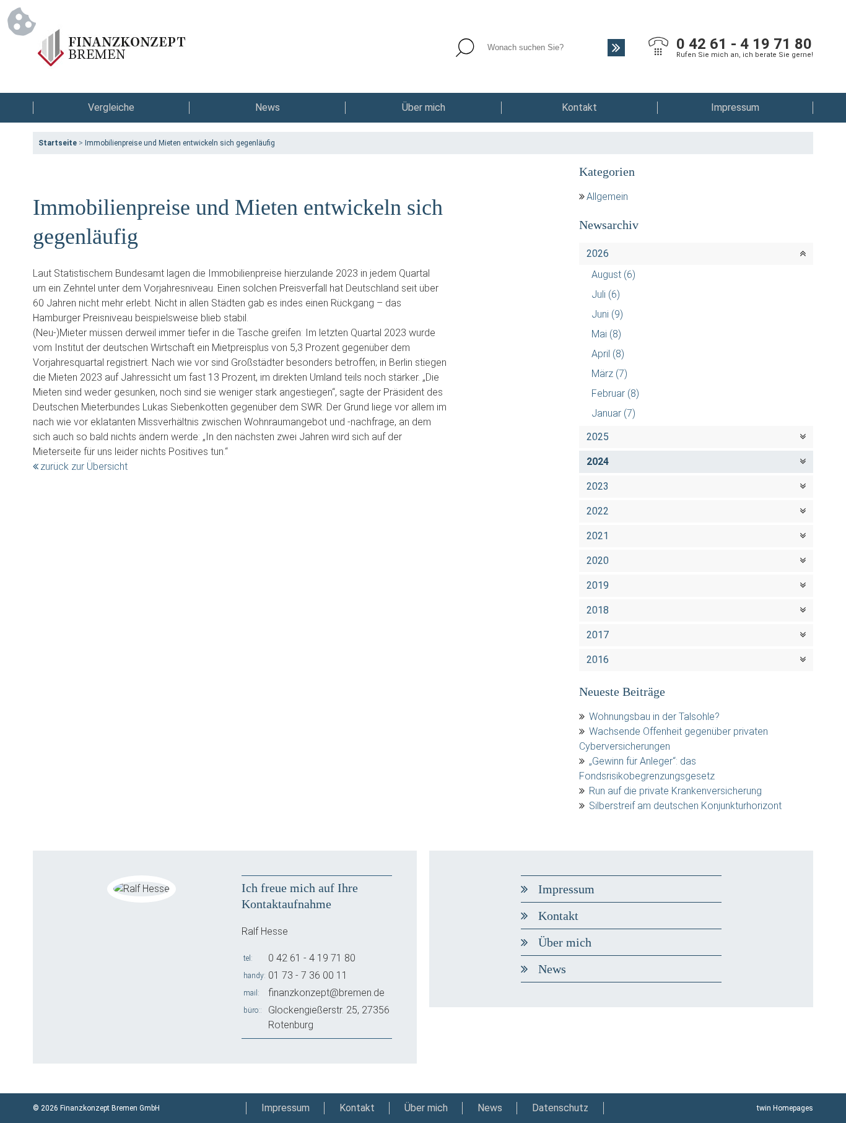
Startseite (57, 143)
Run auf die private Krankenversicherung (675, 791)
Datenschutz (560, 1108)
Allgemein (607, 196)
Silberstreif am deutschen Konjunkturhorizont (685, 806)
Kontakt (579, 107)
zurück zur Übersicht (84, 466)
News (267, 107)
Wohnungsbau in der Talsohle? (654, 716)
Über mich (423, 107)
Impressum (735, 107)
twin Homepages (785, 1108)
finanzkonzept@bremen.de (326, 993)
